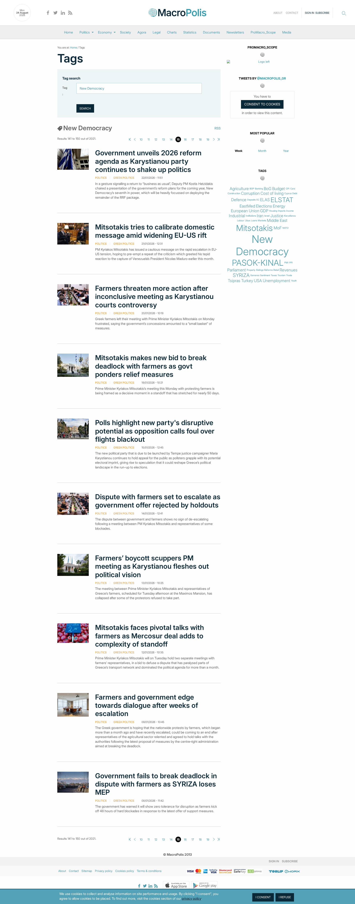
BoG (267, 188)
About (277, 12)
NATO (285, 228)
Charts (172, 32)
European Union (245, 211)
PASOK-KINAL (258, 263)
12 (155, 139)
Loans (254, 220)
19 (207, 139)
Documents (211, 32)
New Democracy (262, 245)
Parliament (236, 270)
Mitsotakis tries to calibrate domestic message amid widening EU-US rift (154, 231)
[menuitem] (68, 32)
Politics (85, 32)
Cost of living (272, 193)
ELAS (265, 199)
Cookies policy (124, 871)
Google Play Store (204, 885)
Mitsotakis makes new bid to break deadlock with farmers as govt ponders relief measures (151, 366)
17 (192, 139)
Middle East (277, 220)
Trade (289, 275)
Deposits (251, 199)
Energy (279, 206)
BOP (252, 188)
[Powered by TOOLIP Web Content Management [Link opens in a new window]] (276, 871)
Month (262, 150)
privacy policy (191, 898)
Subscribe (322, 12)
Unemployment (276, 280)
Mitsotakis (254, 228)
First (130, 139)
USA (258, 280)
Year (286, 150)
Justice (276, 215)
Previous (135, 139)
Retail (276, 270)
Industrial (237, 215)
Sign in (309, 12)
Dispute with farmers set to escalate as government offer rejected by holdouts (157, 501)
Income (290, 211)
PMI (286, 262)
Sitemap (87, 871)
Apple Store (176, 885)
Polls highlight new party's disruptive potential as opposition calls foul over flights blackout (154, 431)
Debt (294, 193)
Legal (156, 32)
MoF (278, 228)
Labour (240, 220)
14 (171, 139)
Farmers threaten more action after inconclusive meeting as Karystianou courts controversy (154, 296)
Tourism (281, 275)
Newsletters (235, 32)
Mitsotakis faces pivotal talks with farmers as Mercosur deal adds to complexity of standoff (149, 635)
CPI (287, 188)
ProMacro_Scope (263, 32)
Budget (278, 188)
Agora (141, 32)
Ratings (259, 270)
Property (251, 270)
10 (141, 139)
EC (257, 199)
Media (286, 32)
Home (68, 32)
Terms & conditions (149, 871)
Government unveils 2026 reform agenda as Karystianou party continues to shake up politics (148, 161)
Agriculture (239, 188)
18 (200, 139)
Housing (273, 211)
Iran (260, 215)
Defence (238, 199)
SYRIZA (241, 275)
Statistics (189, 32)
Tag (64, 87)
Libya (247, 220)
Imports (281, 211)
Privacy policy (103, 871)
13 (163, 139)
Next (214, 139)
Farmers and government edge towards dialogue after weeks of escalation (146, 705)
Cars (292, 188)
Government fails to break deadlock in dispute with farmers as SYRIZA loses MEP (156, 784)
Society (125, 32)
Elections (264, 206)
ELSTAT (282, 200)
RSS (217, 128)
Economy (105, 32)
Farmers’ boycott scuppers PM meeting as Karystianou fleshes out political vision (152, 566)
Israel (267, 215)
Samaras (254, 275)
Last (219, 139)
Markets (262, 220)
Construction (234, 193)
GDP (264, 211)
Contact (292, 12)
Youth (294, 280)
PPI (291, 262)
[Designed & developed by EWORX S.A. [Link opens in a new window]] (292, 871)
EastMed (247, 206)
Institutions (251, 215)
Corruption (250, 193)
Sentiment (265, 275)
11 (149, 139)
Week (238, 150)
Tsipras (234, 280)
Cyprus (288, 193)
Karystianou (290, 215)
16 (185, 139)
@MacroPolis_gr (271, 78)
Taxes (274, 275)
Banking (259, 188)
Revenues (288, 270)
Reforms (268, 270)
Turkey (247, 280)
